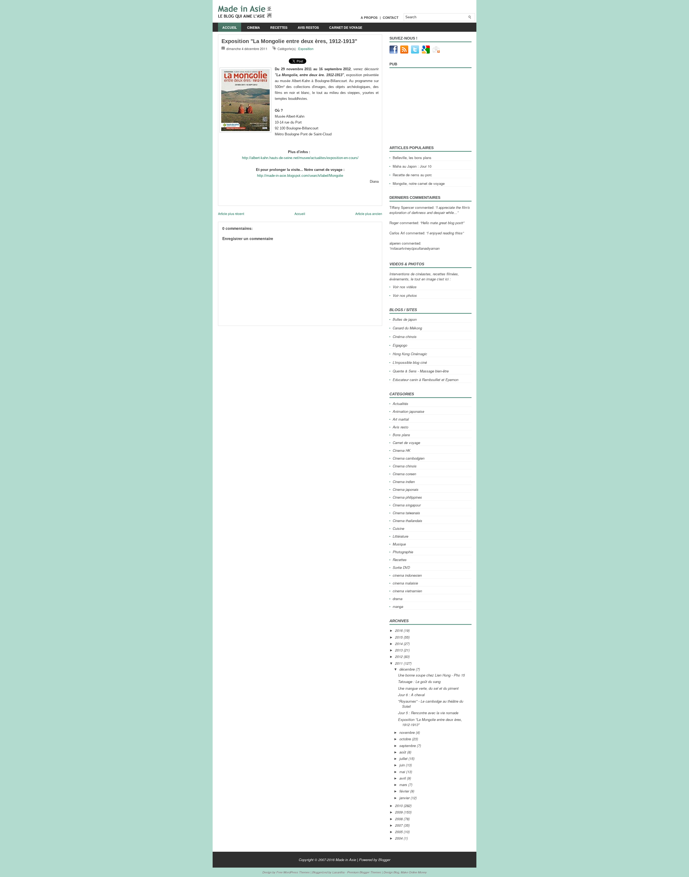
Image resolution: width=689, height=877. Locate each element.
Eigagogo (400, 345)
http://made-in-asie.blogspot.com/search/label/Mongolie (300, 176)
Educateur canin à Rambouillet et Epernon (425, 379)
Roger (394, 222)
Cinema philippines (407, 497)
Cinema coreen (404, 473)
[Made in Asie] (245, 17)
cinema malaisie (405, 583)
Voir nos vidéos (405, 286)
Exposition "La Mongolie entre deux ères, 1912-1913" (289, 41)
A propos (369, 17)
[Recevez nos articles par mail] (437, 52)
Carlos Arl (397, 232)
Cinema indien (404, 481)
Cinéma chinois (405, 336)
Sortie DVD (401, 567)
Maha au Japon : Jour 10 (412, 166)
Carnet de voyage (345, 27)
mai (402, 771)
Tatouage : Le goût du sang (419, 681)
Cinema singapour (407, 505)
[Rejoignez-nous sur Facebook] (393, 52)
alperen (395, 243)
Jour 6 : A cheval (411, 694)
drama (397, 598)
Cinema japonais (406, 489)
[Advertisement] (281, 328)
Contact (390, 17)
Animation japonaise (408, 411)
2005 (399, 831)
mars (403, 784)
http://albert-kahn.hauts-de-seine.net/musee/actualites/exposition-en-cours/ (300, 158)
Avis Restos (308, 27)
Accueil (229, 27)
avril (403, 778)
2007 (399, 825)
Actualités (400, 403)
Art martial (401, 419)
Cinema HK (401, 450)
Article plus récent (231, 213)
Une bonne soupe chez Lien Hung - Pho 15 (431, 675)
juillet (404, 758)
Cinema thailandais (407, 520)
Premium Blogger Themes (364, 872)
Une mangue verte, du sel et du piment (428, 688)
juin (402, 764)
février (404, 791)
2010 (399, 805)
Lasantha (338, 872)
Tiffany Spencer (401, 207)
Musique (399, 544)
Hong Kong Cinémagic (410, 353)
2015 (399, 637)
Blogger (384, 859)
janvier (405, 797)
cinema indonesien (407, 575)
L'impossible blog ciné (410, 362)
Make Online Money (414, 872)
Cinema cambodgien (408, 458)
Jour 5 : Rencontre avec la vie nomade (428, 712)
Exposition (306, 48)
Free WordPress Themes (293, 872)
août (403, 752)
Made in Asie (346, 859)
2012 (399, 656)
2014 (399, 643)
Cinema (253, 27)
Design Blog (391, 872)
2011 (399, 663)
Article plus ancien (368, 213)
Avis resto (400, 426)
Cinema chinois (405, 466)
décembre (407, 669)
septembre (408, 745)
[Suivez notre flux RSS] (404, 52)
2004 (399, 838)
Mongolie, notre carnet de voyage (419, 183)
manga (398, 606)
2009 (399, 812)
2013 (399, 650)
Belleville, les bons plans (412, 157)
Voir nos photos (405, 295)
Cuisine (398, 528)
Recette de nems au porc (412, 174)
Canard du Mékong (407, 327)
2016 (399, 630)
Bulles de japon (405, 319)
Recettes (278, 27)
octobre (405, 738)
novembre (407, 732)
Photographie (403, 551)
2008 (399, 818)
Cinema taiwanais (406, 512)
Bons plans (401, 434)
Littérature (400, 536)
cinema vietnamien (407, 590)
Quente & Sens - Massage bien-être (421, 371)
